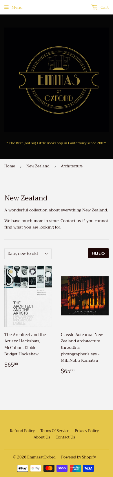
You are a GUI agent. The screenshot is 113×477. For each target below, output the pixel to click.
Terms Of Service (54, 430)
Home (9, 166)
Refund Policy (22, 430)
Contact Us (65, 437)
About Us (42, 437)
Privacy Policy (87, 430)
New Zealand (38, 166)
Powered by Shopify (78, 457)
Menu (17, 7)
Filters (98, 253)
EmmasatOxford (41, 457)
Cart (104, 7)
